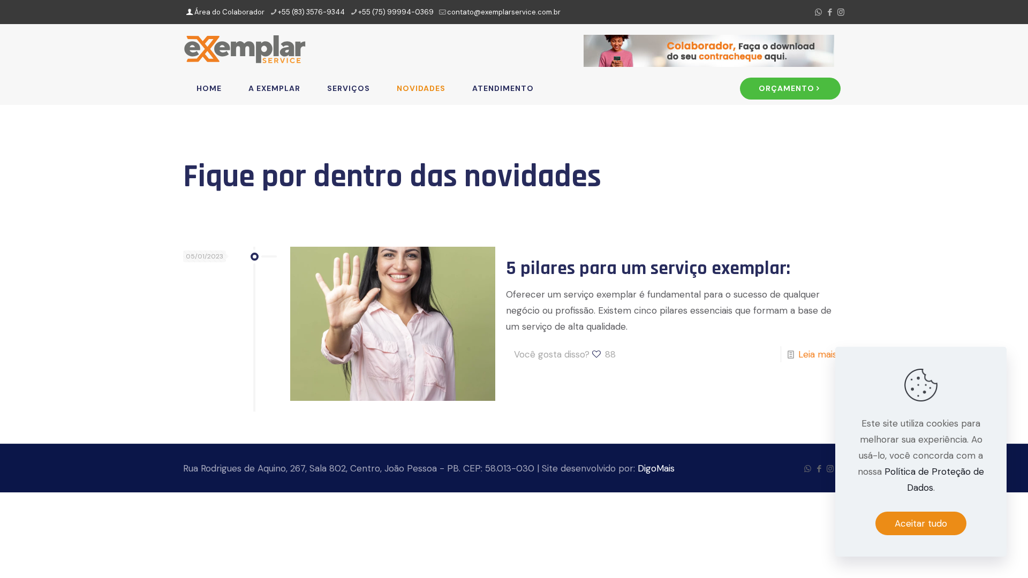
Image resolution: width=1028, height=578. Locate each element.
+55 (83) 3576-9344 (311, 12)
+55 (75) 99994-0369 (396, 12)
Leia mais (817, 354)
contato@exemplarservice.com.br (504, 12)
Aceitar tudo (921, 523)
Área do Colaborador (228, 12)
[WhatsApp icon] (818, 12)
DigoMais (656, 468)
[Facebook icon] (830, 12)
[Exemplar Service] (244, 48)
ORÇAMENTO (786, 88)
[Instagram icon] (841, 12)
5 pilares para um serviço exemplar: (648, 268)
